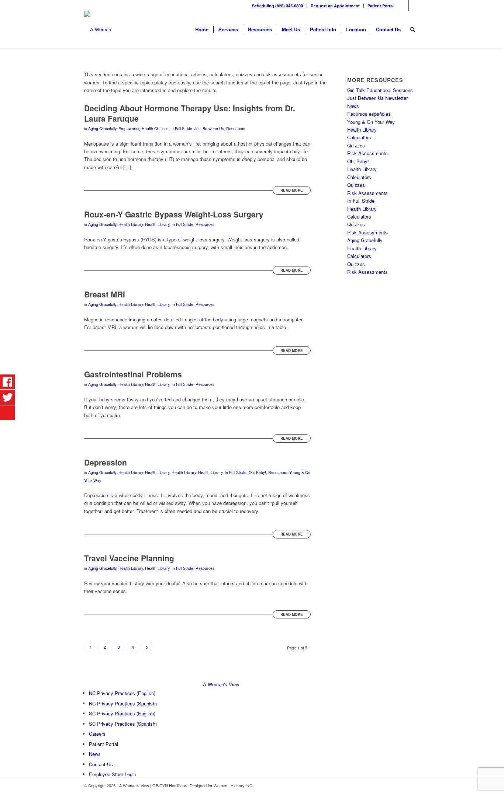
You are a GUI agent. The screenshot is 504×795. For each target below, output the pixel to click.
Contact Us (101, 764)
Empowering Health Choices (143, 128)
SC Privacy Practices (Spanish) (123, 723)
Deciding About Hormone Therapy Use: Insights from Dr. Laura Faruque (189, 112)
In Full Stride (181, 128)
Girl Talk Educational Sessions (380, 90)
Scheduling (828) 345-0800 (277, 5)
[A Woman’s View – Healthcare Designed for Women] (97, 29)
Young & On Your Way (371, 121)
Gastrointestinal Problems (133, 374)
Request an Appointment (335, 5)
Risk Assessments (367, 153)
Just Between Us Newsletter (377, 97)
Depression (105, 462)
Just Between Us (209, 128)
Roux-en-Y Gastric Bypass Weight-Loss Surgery (173, 214)
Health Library (130, 224)
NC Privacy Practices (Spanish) (123, 703)
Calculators (359, 137)
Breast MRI (104, 294)
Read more (291, 190)
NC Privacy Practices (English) (122, 693)
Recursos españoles (369, 113)
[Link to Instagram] (414, 5)
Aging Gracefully (102, 128)
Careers (97, 733)
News (353, 105)
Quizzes (356, 145)
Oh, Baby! (257, 472)
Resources (235, 128)
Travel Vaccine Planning (129, 558)
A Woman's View (221, 684)
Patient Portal (380, 5)
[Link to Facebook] (403, 5)
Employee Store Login (112, 774)
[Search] (412, 29)
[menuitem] (277, 6)
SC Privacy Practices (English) (122, 713)
